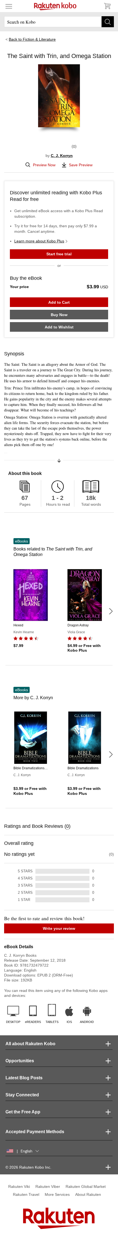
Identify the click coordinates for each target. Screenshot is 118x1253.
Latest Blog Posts (24, 1077)
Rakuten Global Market (86, 1186)
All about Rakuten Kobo (30, 1043)
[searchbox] (59, 21)
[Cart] (107, 6)
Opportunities (19, 1060)
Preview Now (44, 165)
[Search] (108, 21)
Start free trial (59, 254)
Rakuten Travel (26, 1194)
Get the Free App (22, 1112)
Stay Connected (22, 1094)
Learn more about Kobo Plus (39, 241)
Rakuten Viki (19, 1186)
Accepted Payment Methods (34, 1131)
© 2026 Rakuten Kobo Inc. (28, 1167)
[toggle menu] (8, 6)
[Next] (111, 611)
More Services (57, 1194)
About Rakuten (88, 1194)
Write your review (59, 928)
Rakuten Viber (47, 1186)
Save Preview (80, 165)
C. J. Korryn (62, 155)
